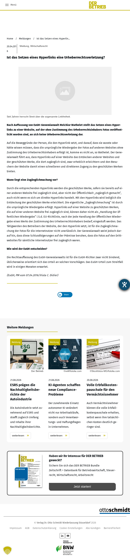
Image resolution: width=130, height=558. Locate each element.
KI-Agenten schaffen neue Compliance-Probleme (65, 389)
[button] (7, 550)
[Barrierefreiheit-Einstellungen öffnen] (124, 284)
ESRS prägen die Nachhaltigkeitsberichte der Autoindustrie (26, 389)
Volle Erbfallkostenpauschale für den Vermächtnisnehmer (103, 389)
